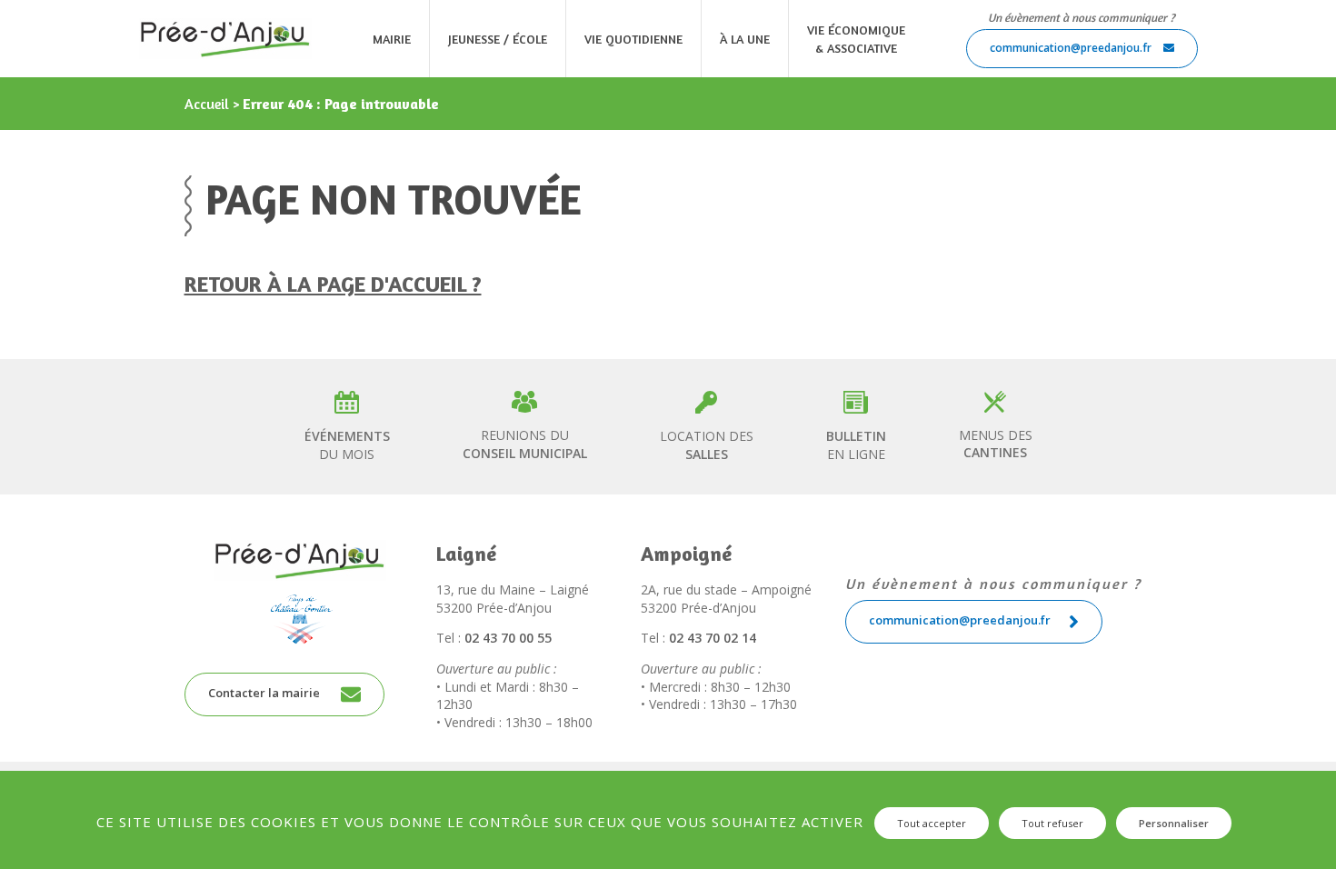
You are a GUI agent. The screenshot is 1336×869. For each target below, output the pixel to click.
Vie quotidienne (633, 38)
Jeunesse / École (497, 38)
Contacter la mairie (265, 693)
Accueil (206, 104)
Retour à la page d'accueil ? (333, 284)
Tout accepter (931, 823)
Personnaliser (1174, 823)
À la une (745, 38)
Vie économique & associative (856, 38)
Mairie (392, 38)
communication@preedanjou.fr (1072, 47)
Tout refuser (1052, 823)
